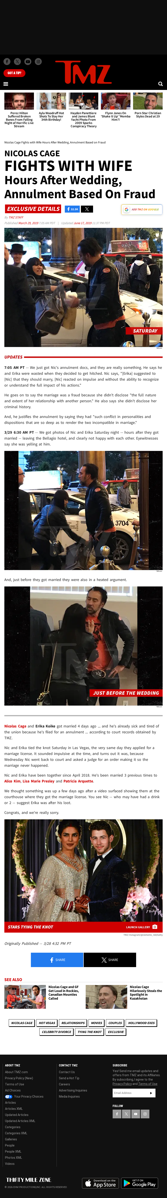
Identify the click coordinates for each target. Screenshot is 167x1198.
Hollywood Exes (141, 1023)
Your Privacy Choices (28, 1096)
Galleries (11, 1139)
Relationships (72, 1023)
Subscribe (151, 1093)
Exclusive (116, 1032)
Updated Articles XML (20, 1121)
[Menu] (6, 84)
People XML (13, 1151)
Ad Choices (13, 1090)
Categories (12, 1127)
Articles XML (14, 1108)
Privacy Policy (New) (19, 1078)
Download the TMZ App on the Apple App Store (100, 1183)
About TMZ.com (16, 1072)
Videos (10, 1163)
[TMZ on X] (17, 61)
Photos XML (13, 1157)
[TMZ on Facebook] (6, 61)
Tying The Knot (89, 1032)
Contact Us (67, 1072)
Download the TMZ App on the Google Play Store (139, 1183)
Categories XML (16, 1133)
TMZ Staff (15, 217)
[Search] (161, 84)
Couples (115, 1023)
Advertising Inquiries (73, 1090)
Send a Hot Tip (69, 1078)
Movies (96, 1023)
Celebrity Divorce (56, 1032)
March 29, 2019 (28, 223)
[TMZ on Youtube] (27, 61)
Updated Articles (16, 1115)
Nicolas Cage (21, 1023)
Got (14, 73)
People (10, 1145)
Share (60, 959)
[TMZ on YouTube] (135, 1114)
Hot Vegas (47, 1023)
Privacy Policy (122, 1084)
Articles (10, 1102)
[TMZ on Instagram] (38, 61)
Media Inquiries (69, 1096)
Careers (64, 1084)
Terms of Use (14, 1084)
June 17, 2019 (82, 223)
